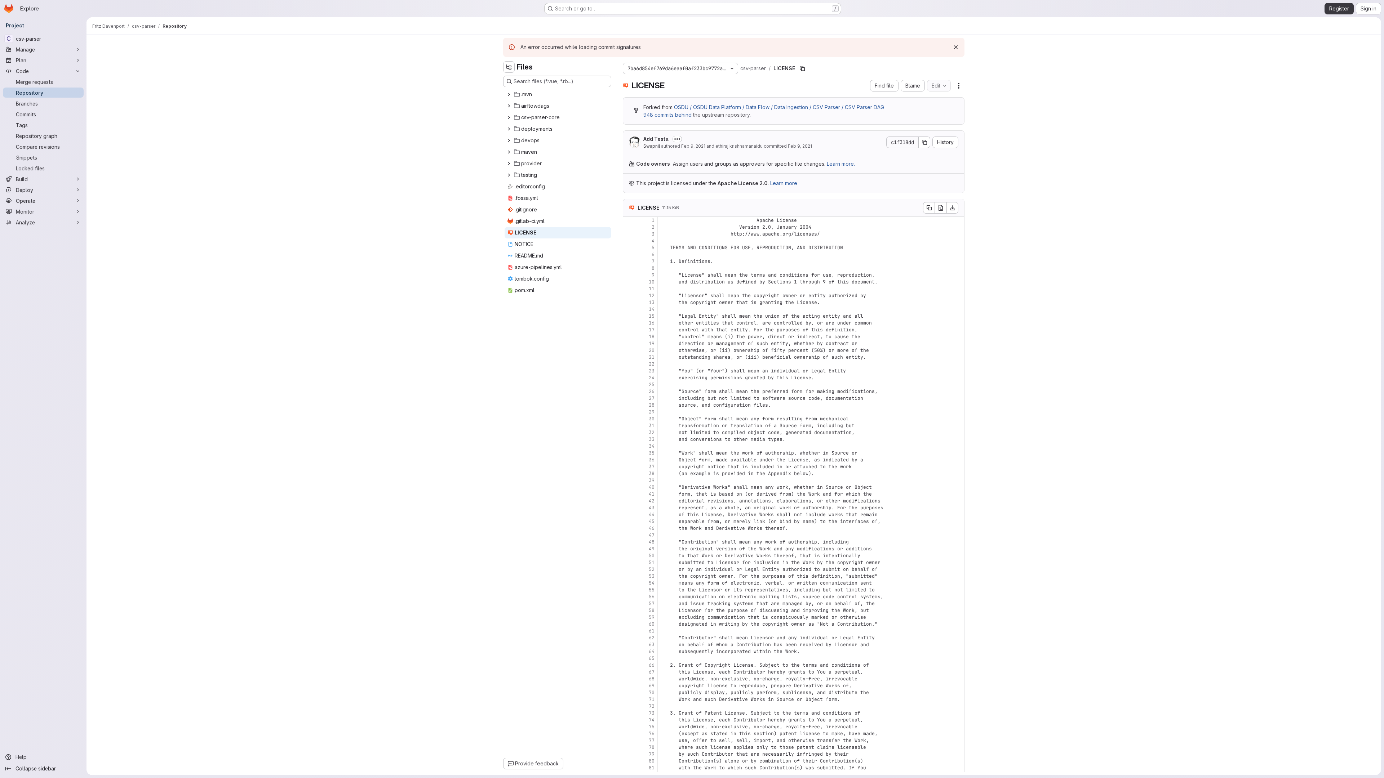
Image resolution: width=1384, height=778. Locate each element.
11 (652, 289)
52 (652, 569)
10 (652, 282)
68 (652, 679)
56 (652, 597)
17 (652, 330)
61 (652, 631)
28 (652, 405)
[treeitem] (558, 94)
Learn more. (841, 164)
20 (652, 350)
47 (652, 535)
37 (652, 467)
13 (652, 302)
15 (652, 316)
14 (652, 309)
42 (652, 501)
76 (652, 733)
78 (652, 747)
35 (652, 453)
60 (652, 624)
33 (652, 439)
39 (652, 480)
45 (652, 521)
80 (652, 761)
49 (652, 549)
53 (652, 576)
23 (652, 371)
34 (652, 446)
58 (652, 610)
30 (652, 419)
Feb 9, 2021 (693, 146)
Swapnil (651, 146)
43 (652, 508)
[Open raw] (940, 208)
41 (652, 494)
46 (652, 528)
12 (652, 295)
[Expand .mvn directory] (509, 94)
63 (652, 644)
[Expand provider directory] (509, 163)
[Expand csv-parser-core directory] (509, 117)
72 (652, 706)
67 (652, 672)
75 (652, 727)
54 (652, 583)
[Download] (952, 208)
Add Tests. (656, 139)
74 (652, 720)
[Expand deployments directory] (509, 129)
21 (652, 357)
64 (652, 651)
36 (652, 460)
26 (652, 391)
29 (652, 412)
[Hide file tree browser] (509, 67)
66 (652, 665)
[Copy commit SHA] (924, 142)
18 (652, 337)
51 (652, 562)
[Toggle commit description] (677, 139)
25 (652, 384)
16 (652, 323)
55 (652, 590)
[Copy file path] (802, 68)
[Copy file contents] (929, 208)
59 (652, 617)
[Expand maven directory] (509, 152)
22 (652, 364)
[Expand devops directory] (509, 140)
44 (652, 514)
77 (652, 740)
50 (652, 556)
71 (652, 699)
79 (652, 754)
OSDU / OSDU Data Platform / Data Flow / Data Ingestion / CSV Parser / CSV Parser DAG (779, 107)
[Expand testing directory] (509, 175)
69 (652, 686)
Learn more (783, 183)
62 (652, 638)
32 (652, 432)
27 (652, 398)
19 (652, 343)
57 (652, 603)
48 (652, 542)
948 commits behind (667, 115)
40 (652, 487)
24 (652, 378)
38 (652, 473)
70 (652, 692)
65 (652, 658)
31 (652, 425)
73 (652, 713)
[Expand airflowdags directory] (509, 106)
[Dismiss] (956, 47)
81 (652, 768)
